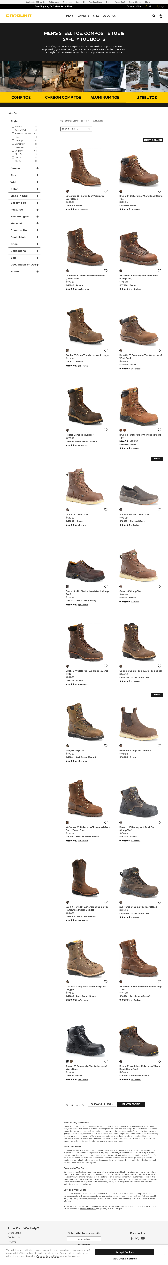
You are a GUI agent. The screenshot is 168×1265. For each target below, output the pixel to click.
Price (14, 244)
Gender (15, 168)
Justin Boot (120, 2)
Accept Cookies (125, 1252)
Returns (12, 1241)
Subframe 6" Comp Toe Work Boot (138, 907)
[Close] (164, 1254)
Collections (18, 250)
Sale (96, 15)
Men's (70, 15)
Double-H (80, 2)
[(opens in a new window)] (131, 1238)
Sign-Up (84, 1244)
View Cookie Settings (125, 1258)
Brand (14, 271)
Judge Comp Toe (75, 750)
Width (14, 182)
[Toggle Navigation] (75, 15)
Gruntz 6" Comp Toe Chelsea (135, 750)
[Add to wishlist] (106, 191)
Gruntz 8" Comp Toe (77, 514)
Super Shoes (135, 2)
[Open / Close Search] (154, 16)
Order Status (14, 1233)
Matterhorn (53, 2)
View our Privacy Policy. (48, 1256)
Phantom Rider (95, 2)
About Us (109, 15)
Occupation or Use (23, 264)
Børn (108, 2)
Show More (133, 1105)
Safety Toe (12, 113)
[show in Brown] (67, 191)
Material (16, 223)
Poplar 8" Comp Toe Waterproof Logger (88, 355)
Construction (19, 230)
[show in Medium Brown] (67, 822)
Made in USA (19, 195)
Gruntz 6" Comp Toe (130, 591)
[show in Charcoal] (121, 510)
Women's (83, 15)
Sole (13, 257)
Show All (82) (103, 1105)
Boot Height (18, 237)
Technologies (19, 216)
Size (13, 175)
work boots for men (88, 1209)
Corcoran (67, 2)
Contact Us (14, 1237)
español (130, 6)
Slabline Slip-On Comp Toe (134, 514)
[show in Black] (67, 1061)
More (147, 2)
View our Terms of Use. (70, 1256)
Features (16, 209)
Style (13, 121)
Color (14, 189)
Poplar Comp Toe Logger (79, 435)
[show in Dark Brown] (67, 430)
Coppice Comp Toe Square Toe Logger (140, 671)
